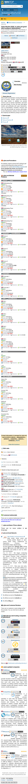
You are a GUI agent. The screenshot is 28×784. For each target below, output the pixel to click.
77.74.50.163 (15, 484)
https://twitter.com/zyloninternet (15, 536)
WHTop (3, 22)
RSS (16, 782)
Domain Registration (9, 93)
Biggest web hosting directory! (11, 3)
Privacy (5, 122)
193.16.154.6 (18, 481)
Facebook (2, 782)
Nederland (10, 503)
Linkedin (13, 782)
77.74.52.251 (6, 474)
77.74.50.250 (12, 497)
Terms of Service (7, 120)
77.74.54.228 (18, 489)
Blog (7, 782)
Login (8, 9)
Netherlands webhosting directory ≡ (17, 663)
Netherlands (13, 455)
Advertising (10, 780)
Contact (3, 780)
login (17, 440)
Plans (24, 175)
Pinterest (10, 782)
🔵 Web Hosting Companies (14, 22)
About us (5, 118)
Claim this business (14, 444)
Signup (15, 9)
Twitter (5, 782)
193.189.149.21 (16, 478)
